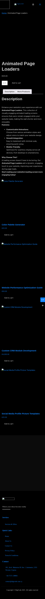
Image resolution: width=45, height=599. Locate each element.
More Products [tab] (23, 91)
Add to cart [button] (8, 235)
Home (4, 13)
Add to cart (16, 83)
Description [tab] (9, 91)
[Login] (40, 4)
